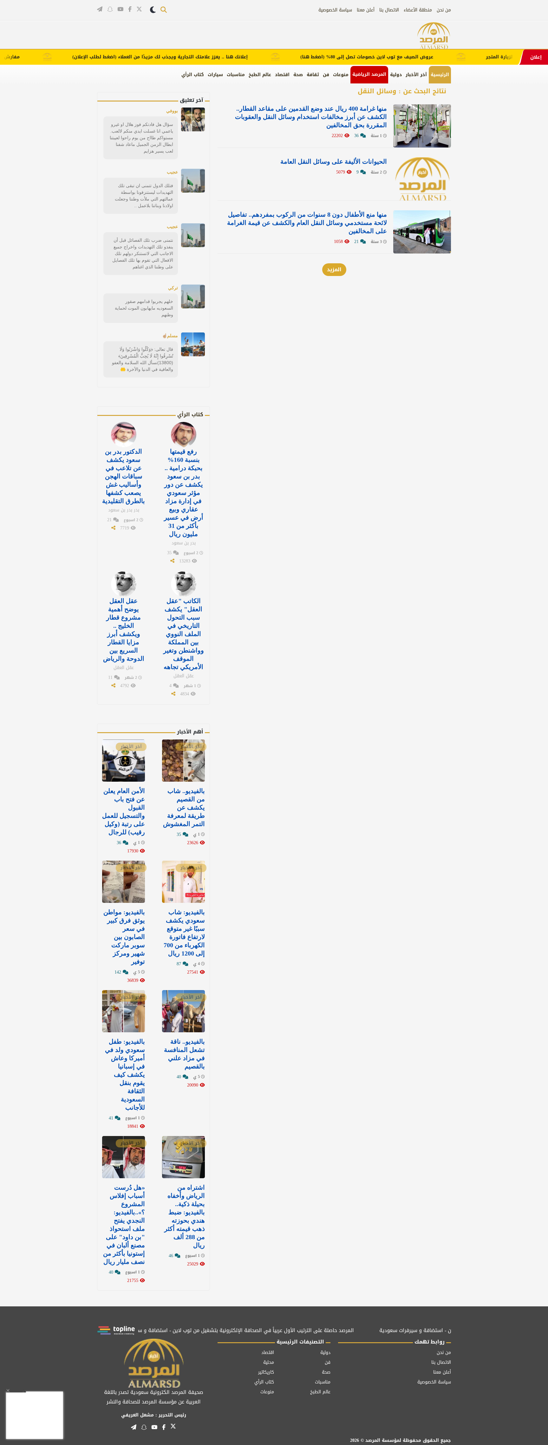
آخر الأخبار (416, 74)
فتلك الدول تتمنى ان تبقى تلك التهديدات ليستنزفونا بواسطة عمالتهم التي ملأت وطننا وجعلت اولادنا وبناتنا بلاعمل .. (144, 195)
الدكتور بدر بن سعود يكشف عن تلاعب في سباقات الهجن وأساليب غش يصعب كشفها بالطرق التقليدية (123, 476)
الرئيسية (440, 74)
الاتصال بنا (389, 10)
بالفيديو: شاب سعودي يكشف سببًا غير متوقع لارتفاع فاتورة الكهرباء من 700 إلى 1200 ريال (184, 933)
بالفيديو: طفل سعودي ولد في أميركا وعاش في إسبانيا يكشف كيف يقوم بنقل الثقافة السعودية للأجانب (125, 1074)
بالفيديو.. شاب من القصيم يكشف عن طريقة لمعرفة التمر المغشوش (184, 807)
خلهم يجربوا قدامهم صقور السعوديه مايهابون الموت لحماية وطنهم (144, 308)
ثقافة (313, 74)
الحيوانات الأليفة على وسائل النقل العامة (333, 161)
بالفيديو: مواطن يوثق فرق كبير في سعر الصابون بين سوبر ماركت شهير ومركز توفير (124, 937)
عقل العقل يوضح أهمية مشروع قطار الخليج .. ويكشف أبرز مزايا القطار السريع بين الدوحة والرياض (123, 629)
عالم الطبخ (260, 74)
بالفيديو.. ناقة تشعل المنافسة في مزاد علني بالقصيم (184, 1054)
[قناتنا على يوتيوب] (120, 9)
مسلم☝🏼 (170, 335)
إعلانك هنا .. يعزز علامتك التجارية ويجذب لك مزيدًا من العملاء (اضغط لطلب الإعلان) (190, 57)
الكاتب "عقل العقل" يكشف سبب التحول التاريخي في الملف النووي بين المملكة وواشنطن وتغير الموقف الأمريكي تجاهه (183, 633)
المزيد (334, 269)
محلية (268, 1362)
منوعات (341, 74)
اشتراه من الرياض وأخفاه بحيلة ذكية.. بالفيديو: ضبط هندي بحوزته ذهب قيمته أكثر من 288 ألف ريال (184, 1216)
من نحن (444, 10)
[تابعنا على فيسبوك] (130, 9)
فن (326, 74)
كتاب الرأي (192, 74)
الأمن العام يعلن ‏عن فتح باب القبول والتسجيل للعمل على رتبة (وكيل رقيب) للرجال (123, 811)
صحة (298, 74)
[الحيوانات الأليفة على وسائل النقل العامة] (422, 178)
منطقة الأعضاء (418, 10)
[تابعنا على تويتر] (139, 10)
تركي (173, 287)
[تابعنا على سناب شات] (110, 9)
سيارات (215, 74)
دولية (396, 74)
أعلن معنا (366, 10)
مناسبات (236, 74)
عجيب (172, 171)
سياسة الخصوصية (335, 10)
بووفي (172, 110)
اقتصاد (282, 74)
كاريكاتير (266, 1372)
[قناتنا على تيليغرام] (99, 9)
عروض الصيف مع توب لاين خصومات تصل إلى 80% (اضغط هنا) (397, 57)
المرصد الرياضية (369, 74)
